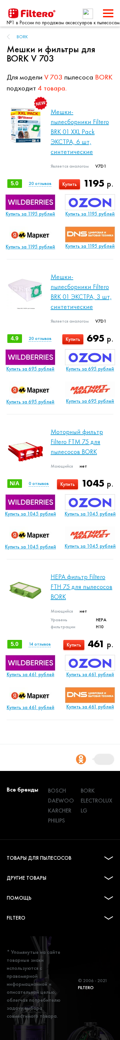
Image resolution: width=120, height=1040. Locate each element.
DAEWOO (61, 800)
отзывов (40, 183)
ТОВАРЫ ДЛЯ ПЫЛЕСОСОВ (39, 857)
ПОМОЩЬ (19, 897)
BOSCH (57, 790)
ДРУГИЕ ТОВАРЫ (26, 877)
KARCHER (59, 810)
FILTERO (16, 917)
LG (84, 810)
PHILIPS (56, 820)
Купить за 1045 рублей (30, 514)
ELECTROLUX (96, 800)
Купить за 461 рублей (30, 674)
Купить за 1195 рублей (30, 214)
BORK (22, 37)
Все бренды (22, 789)
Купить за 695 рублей (30, 369)
